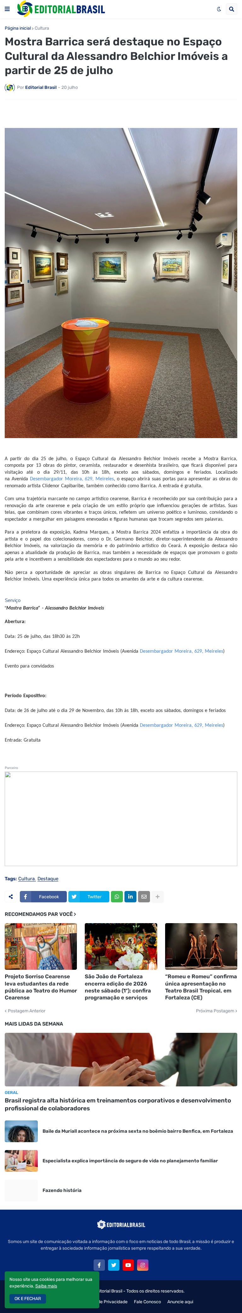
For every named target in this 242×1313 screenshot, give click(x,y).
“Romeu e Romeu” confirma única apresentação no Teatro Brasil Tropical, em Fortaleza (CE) (201, 986)
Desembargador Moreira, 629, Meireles (72, 479)
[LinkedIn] (130, 896)
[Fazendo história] (21, 1190)
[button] (7, 9)
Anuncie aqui (180, 1301)
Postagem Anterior (26, 1011)
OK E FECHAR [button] (27, 1298)
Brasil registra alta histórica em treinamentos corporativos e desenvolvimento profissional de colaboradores (118, 1104)
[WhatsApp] (117, 896)
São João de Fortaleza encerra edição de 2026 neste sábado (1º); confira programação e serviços (118, 986)
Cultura (42, 28)
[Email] (144, 896)
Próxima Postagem (215, 1011)
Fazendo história (62, 1190)
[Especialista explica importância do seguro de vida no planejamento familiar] (21, 1161)
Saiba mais (46, 1286)
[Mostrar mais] (158, 896)
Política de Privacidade (105, 1301)
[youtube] (128, 1265)
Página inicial (18, 28)
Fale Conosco (147, 1301)
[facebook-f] (99, 1265)
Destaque (47, 879)
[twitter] (113, 1265)
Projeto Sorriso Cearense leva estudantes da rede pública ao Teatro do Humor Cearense (41, 986)
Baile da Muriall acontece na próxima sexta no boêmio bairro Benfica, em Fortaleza (138, 1131)
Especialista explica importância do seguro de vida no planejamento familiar (130, 1161)
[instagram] (142, 1265)
